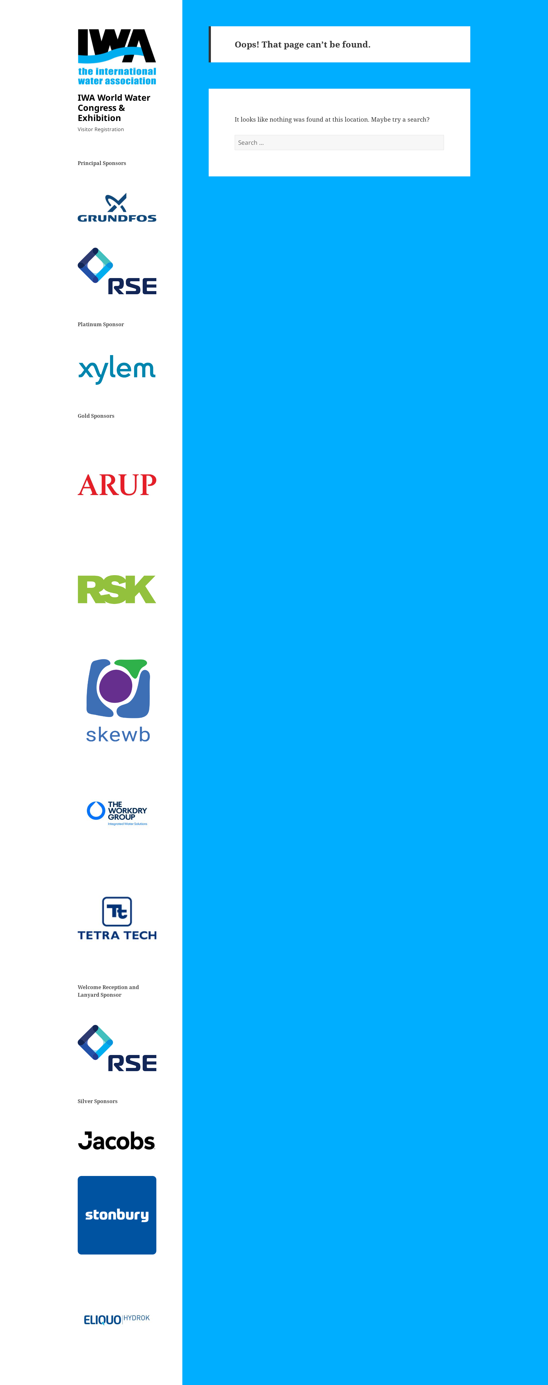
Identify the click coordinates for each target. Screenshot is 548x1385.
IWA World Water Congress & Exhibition (114, 108)
